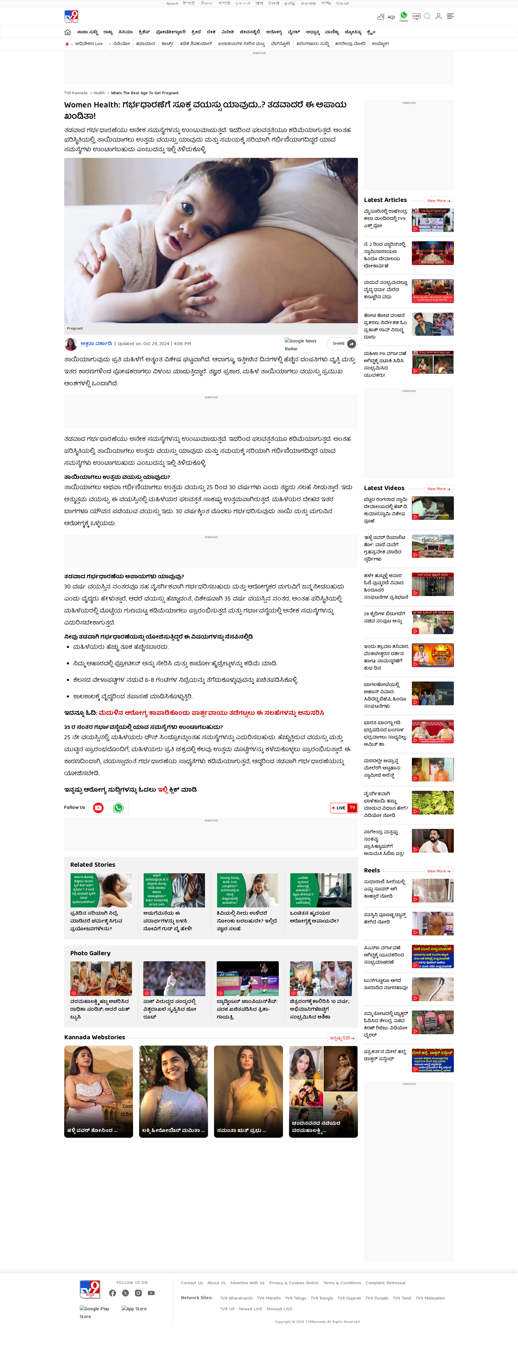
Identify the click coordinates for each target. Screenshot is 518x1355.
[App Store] (140, 1313)
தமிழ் (290, 4)
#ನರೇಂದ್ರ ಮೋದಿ (350, 44)
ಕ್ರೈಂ (371, 32)
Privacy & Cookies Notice (294, 1283)
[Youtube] (98, 807)
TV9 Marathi (269, 1298)
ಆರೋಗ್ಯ (274, 32)
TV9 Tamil (402, 1298)
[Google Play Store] (98, 1313)
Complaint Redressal (385, 1283)
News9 (172, 4)
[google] (305, 344)
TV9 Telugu (295, 1298)
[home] (67, 32)
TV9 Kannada (76, 93)
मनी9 (326, 4)
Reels (372, 871)
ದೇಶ (211, 32)
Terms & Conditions (342, 1283)
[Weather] (380, 16)
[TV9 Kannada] (71, 16)
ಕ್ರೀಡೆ (196, 32)
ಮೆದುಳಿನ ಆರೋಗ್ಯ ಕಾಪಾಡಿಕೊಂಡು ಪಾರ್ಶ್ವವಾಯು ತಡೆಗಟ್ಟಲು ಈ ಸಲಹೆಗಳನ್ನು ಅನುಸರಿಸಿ (211, 713)
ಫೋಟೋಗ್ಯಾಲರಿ (171, 32)
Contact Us (192, 1283)
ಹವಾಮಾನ (145, 44)
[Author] (71, 344)
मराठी (224, 4)
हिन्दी (189, 4)
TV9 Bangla (322, 1298)
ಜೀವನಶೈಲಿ (250, 32)
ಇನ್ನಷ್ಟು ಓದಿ (340, 1038)
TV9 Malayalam (430, 1298)
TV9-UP (342, 4)
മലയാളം (308, 4)
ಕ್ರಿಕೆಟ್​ (144, 32)
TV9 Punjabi (377, 1298)
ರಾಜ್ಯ (107, 32)
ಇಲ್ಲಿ (163, 790)
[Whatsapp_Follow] (118, 807)
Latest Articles (385, 200)
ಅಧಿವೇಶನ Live (89, 44)
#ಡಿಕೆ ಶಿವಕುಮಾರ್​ (196, 44)
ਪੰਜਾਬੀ (273, 4)
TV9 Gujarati (349, 1298)
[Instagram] (138, 1293)
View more (436, 201)
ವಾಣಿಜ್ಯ (332, 32)
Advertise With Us (247, 1283)
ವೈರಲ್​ (294, 32)
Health (98, 93)
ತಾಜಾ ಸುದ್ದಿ (87, 32)
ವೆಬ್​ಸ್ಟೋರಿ (280, 44)
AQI (391, 18)
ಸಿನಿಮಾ (125, 32)
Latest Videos (384, 489)
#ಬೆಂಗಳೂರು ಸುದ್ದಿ (312, 44)
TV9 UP (227, 1309)
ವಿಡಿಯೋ (121, 44)
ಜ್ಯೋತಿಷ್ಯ (353, 32)
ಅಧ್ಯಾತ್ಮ (312, 32)
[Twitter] (125, 1293)
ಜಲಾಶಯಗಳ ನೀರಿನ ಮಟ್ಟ (241, 44)
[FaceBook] (112, 1293)
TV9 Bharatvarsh (236, 1298)
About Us (216, 1283)
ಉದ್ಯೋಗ (380, 44)
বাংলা (259, 4)
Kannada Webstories (94, 1038)
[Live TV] (414, 16)
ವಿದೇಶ (228, 32)
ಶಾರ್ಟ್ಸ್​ (168, 44)
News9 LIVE (250, 1309)
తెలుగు (207, 4)
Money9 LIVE (279, 1309)
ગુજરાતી (242, 4)
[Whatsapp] (401, 16)
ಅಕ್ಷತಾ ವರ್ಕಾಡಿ (96, 344)
